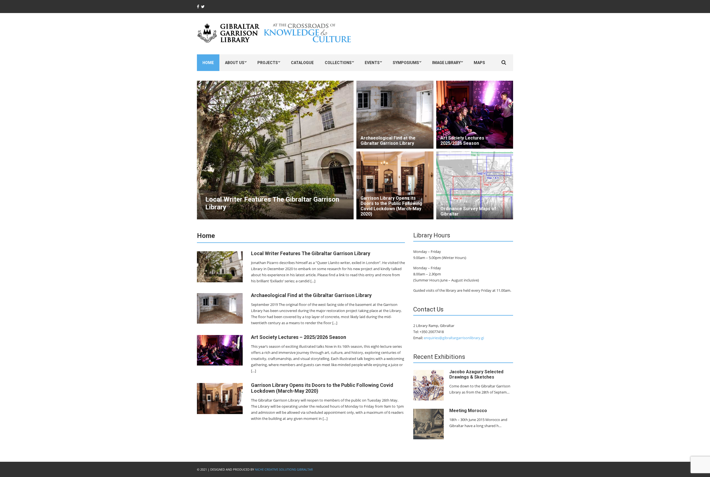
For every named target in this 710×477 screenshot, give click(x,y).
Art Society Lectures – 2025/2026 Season (464, 140)
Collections (338, 62)
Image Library (446, 62)
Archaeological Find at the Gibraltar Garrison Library (388, 140)
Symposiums (406, 62)
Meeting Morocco (468, 410)
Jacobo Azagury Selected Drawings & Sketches (476, 374)
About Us (234, 62)
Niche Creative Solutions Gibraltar (284, 469)
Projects (267, 62)
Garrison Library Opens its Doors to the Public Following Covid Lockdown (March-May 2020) (391, 206)
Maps (479, 62)
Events (372, 62)
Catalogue (302, 62)
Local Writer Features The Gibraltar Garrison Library (310, 253)
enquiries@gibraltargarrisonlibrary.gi (454, 337)
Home (208, 62)
